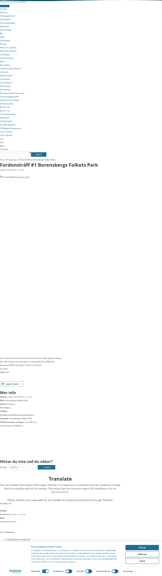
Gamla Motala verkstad (10, 68)
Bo (1, 33)
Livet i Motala (6, 131)
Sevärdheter (5, 19)
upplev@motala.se (8, 521)
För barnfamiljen (7, 23)
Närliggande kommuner (10, 128)
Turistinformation (8, 114)
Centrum (4, 72)
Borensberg (5, 65)
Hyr (1, 138)
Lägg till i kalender (12, 384)
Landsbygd (5, 54)
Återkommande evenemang (12, 93)
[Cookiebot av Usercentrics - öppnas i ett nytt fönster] (15, 571)
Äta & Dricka (5, 30)
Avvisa (142, 561)
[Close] (1, 472)
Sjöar (2, 61)
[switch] (68, 571)
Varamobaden (6, 82)
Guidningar (5, 40)
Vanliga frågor (6, 121)
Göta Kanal (5, 79)
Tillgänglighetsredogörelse (18, 539)
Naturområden (6, 58)
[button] (30, 152)
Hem (2, 159)
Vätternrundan (6, 103)
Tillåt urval (142, 554)
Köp (2, 142)
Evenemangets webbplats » (12, 425)
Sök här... (4, 467)
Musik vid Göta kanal (9, 100)
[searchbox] (14, 154)
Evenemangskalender (9, 96)
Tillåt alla (142, 548)
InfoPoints (4, 117)
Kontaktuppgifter (8, 124)
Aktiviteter (4, 26)
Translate (4, 149)
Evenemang (5, 86)
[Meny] (4, 6)
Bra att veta (5, 107)
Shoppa (3, 44)
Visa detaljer (128, 571)
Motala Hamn (6, 75)
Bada (2, 37)
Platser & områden (8, 47)
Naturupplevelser (8, 16)
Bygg (2, 145)
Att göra (3, 9)
